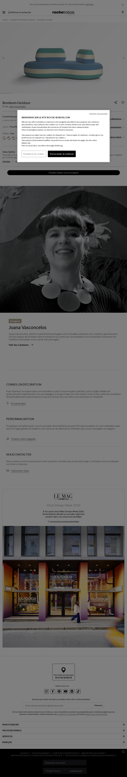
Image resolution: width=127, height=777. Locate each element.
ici (62, 146)
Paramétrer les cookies (33, 154)
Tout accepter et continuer (62, 154)
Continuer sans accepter (98, 114)
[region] (63, 136)
